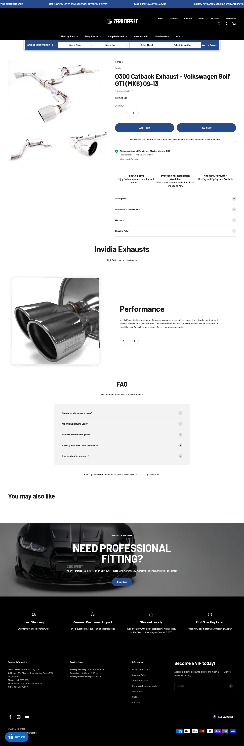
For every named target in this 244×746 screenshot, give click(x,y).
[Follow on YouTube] (27, 717)
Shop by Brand (116, 36)
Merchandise (162, 36)
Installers (215, 18)
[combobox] (76, 45)
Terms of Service (140, 680)
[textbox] (76, 45)
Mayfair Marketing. (28, 732)
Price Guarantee (140, 669)
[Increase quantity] (133, 113)
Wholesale (231, 18)
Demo (201, 18)
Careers (174, 18)
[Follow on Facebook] (10, 717)
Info (178, 36)
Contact (188, 18)
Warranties (137, 691)
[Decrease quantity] (120, 113)
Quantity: (119, 105)
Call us (135, 697)
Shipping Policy (139, 675)
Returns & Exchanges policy (145, 686)
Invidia (118, 68)
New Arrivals (141, 36)
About (160, 18)
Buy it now (206, 127)
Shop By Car (91, 36)
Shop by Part (68, 36)
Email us (136, 702)
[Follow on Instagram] (18, 717)
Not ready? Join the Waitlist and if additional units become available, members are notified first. (175, 139)
